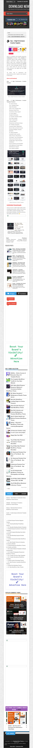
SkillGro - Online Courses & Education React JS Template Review (18, 374)
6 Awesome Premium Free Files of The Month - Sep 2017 (18, 466)
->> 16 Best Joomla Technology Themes (15, 560)
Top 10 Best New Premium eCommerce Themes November (18, 441)
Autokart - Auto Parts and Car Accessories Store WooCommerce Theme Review (16, 605)
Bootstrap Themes (14, 231)
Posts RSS (12, 746)
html (19, 231)
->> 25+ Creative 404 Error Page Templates (15, 555)
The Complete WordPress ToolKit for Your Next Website (18, 381)
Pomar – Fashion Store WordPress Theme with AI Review (16, 631)
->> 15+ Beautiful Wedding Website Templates (16, 527)
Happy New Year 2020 (16, 435)
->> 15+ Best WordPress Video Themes (14, 567)
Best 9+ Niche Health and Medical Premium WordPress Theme (18, 418)
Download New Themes (18, 741)
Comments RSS (19, 746)
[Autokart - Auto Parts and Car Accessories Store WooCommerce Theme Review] (16, 723)
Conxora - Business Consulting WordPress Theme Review (19, 19)
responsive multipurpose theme (15, 34)
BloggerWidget (24, 487)
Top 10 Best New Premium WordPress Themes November (18, 447)
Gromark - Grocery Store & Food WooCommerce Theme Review (16, 618)
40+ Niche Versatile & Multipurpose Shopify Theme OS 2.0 (19, 395)
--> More (8, 488)
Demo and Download (11, 78)
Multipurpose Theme (12, 232)
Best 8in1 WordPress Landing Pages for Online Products (18, 401)
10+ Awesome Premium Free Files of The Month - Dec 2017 (18, 454)
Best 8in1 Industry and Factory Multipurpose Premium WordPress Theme (18, 412)
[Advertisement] (16, 693)
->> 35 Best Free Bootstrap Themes (14, 565)
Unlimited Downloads (14, 205)
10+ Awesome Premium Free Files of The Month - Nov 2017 (18, 460)
